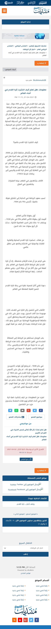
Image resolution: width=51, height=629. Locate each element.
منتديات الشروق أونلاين (37, 46)
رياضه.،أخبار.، (30, 504)
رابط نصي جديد (42, 586)
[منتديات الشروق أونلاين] (41, 13)
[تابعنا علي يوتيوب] (20, 620)
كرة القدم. (20, 504)
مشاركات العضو (15, 417)
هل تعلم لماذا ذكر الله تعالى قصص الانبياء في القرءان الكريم (29, 431)
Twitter (13, 484)
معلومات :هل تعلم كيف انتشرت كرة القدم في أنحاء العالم (26, 438)
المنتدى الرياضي (21, 46)
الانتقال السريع (25, 543)
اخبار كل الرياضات (29, 49)
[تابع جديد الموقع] (14, 620)
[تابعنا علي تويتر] (31, 620)
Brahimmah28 (39, 80)
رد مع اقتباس (25, 459)
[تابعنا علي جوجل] (25, 620)
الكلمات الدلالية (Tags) (37, 498)
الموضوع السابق (31, 514)
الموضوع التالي (20, 514)
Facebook (12, 489)
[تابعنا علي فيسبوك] (37, 620)
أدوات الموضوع (10, 69)
